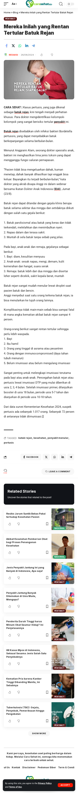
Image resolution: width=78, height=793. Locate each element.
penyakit (60, 122)
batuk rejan (21, 112)
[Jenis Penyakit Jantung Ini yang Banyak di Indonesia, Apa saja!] (62, 573)
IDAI (57, 189)
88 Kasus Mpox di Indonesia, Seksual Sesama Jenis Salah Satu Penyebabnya (26, 653)
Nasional (59, 528)
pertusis (9, 442)
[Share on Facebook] (6, 46)
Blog (15, 12)
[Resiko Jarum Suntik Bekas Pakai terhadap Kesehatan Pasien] (62, 519)
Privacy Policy (45, 783)
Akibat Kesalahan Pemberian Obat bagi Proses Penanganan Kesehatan (26, 542)
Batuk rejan (11, 131)
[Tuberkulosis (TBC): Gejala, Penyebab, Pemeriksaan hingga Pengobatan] (62, 714)
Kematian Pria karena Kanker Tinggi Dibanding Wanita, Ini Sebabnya (24, 682)
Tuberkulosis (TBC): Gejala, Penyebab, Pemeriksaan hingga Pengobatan (25, 711)
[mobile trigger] (7, 4)
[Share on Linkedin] (26, 46)
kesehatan (40, 437)
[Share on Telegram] (33, 46)
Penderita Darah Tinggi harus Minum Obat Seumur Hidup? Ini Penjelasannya (24, 624)
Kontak (16, 767)
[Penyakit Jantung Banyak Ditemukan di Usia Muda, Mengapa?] (62, 600)
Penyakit (10, 18)
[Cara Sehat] (39, 4)
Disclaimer (29, 767)
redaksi (13, 54)
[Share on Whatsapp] (20, 46)
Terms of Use (15, 787)
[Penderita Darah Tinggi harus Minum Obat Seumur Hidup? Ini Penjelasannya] (62, 628)
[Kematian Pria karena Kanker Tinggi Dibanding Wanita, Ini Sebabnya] (62, 686)
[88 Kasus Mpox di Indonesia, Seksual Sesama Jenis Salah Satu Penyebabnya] (62, 657)
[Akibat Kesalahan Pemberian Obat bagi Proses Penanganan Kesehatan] (62, 546)
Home (7, 12)
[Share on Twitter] (13, 46)
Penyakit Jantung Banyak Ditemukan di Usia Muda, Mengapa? (21, 596)
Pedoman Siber (47, 767)
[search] (61, 4)
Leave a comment (59, 471)
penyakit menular (58, 437)
